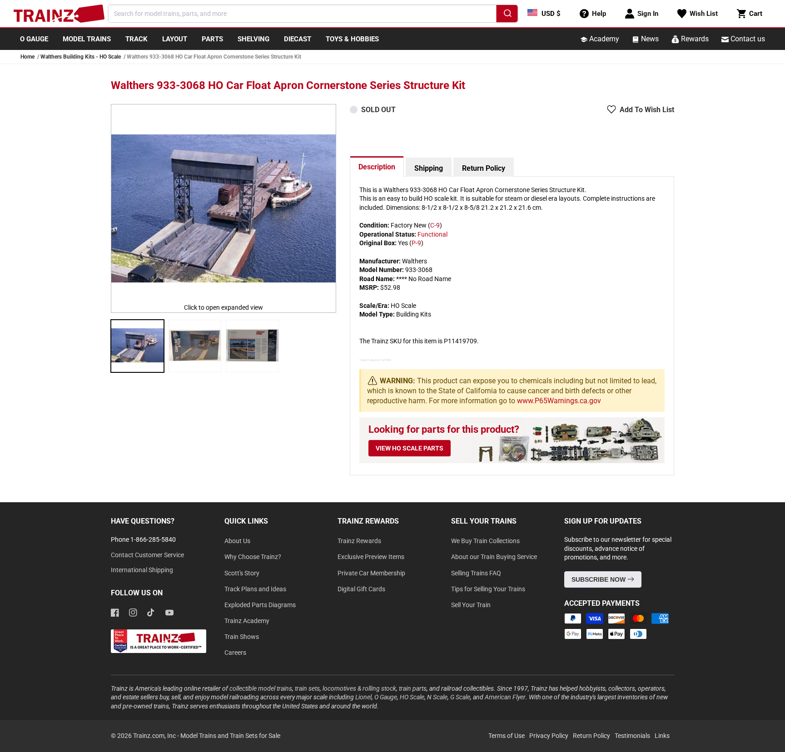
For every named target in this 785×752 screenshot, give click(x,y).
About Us (237, 540)
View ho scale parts (409, 448)
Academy (603, 39)
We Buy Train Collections (485, 540)
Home (27, 57)
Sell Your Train (471, 605)
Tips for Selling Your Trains (488, 589)
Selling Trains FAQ (476, 573)
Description (376, 167)
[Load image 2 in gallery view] (195, 346)
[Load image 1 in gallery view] (137, 346)
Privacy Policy (548, 735)
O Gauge (385, 697)
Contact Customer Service (147, 555)
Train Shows (241, 636)
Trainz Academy (246, 620)
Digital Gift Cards (361, 589)
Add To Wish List (647, 109)
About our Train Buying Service (494, 556)
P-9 (416, 243)
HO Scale (412, 697)
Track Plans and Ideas (255, 589)
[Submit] (507, 15)
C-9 (435, 225)
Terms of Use (506, 735)
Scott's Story (241, 573)
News (649, 39)
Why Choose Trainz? (252, 556)
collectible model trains (260, 688)
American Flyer (505, 697)
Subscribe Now (599, 579)
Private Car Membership (371, 573)
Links (662, 735)
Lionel (363, 697)
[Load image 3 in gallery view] (252, 346)
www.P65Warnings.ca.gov (559, 400)
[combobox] (313, 14)
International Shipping (142, 570)
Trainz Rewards (359, 540)
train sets (307, 688)
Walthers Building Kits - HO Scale (80, 57)
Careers (235, 652)
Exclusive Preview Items (371, 556)
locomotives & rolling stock (359, 688)
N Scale (437, 697)
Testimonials (632, 735)
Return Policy (483, 168)
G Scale (460, 697)
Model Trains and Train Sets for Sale (230, 735)
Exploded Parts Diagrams (260, 605)
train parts (413, 688)
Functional (432, 234)
